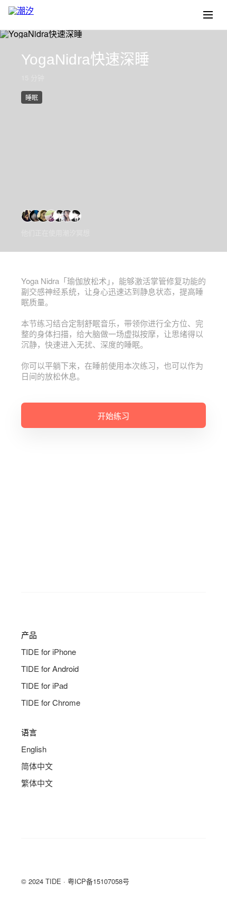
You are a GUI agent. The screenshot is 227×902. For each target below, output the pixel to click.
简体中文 (37, 765)
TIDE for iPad (44, 685)
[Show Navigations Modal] (208, 14)
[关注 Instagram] (69, 861)
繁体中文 (37, 782)
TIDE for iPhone (48, 651)
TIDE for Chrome (50, 702)
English (33, 748)
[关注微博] (48, 861)
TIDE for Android (50, 668)
